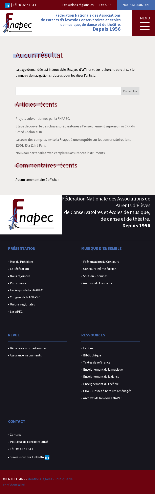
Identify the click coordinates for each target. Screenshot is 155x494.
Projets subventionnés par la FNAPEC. (43, 118)
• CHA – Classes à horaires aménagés (106, 391)
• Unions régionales (21, 304)
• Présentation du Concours (100, 262)
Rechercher (130, 91)
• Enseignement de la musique (102, 369)
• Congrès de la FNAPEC (24, 297)
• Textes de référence (95, 362)
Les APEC (105, 5)
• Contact (14, 435)
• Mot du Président (21, 262)
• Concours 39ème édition (98, 269)
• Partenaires (17, 283)
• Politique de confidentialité (28, 442)
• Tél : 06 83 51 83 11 (21, 449)
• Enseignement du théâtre (100, 384)
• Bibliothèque (91, 355)
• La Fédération (18, 269)
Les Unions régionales (78, 5)
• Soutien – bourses (94, 276)
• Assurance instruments (25, 355)
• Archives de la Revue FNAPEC (102, 398)
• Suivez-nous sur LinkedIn (26, 457)
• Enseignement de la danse (100, 376)
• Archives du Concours (96, 283)
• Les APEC (15, 312)
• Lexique (87, 348)
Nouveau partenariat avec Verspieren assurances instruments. (60, 153)
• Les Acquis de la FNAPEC (25, 290)
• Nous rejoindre (19, 276)
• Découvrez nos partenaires (27, 348)
